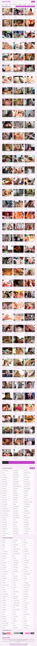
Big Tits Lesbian (15, 528)
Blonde (30, 108)
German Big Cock (5, 513)
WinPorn (15, 28)
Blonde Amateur (18, 544)
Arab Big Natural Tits (6, 508)
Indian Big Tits (15, 508)
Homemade (17, 85)
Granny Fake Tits (16, 477)
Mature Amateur (7, 553)
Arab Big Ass (26, 519)
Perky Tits (4, 535)
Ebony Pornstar (18, 551)
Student (7, 379)
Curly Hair (30, 29)
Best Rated (15, 4)
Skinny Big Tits (5, 526)
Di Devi (19, 447)
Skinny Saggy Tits (16, 506)
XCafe (4, 28)
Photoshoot (7, 558)
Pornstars (24, 4)
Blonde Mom (18, 569)
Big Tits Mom (18, 540)
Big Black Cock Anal (27, 472)
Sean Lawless (5, 187)
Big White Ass (5, 479)
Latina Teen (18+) (7, 596)
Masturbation (31, 413)
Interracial (21, 29)
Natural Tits (31, 63)
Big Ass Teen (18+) (5, 470)
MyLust (15, 254)
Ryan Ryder (4, 176)
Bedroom (7, 589)
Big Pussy (14, 524)
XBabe (26, 152)
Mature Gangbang (29, 573)
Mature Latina (18, 578)
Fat (17, 300)
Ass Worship (29, 551)
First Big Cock (15, 479)
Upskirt (7, 580)
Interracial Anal (29, 589)
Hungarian (7, 564)
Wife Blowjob (7, 591)
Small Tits (25, 497)
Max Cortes (8, 210)
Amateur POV (7, 562)
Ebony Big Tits (26, 533)
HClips (15, 141)
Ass (10, 40)
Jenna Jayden (27, 266)
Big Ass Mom (4, 519)
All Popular (6, 4)
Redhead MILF (18, 571)
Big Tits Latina (26, 499)
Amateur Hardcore (18, 562)
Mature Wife (29, 571)
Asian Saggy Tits (16, 533)
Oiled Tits (25, 508)
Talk (5, 108)
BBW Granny (18, 598)
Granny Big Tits (15, 513)
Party (29, 618)
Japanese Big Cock (16, 517)
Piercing (29, 555)
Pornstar (15, 300)
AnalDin (4, 152)
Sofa (21, 176)
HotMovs (15, 412)
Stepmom (29, 542)
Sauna (18, 582)
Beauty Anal (7, 600)
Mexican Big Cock (27, 477)
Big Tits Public (15, 488)
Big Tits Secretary (16, 481)
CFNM (29, 558)
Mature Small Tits (27, 486)
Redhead (26, 176)
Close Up (30, 74)
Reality (4, 40)
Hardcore (18, 29)
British (31, 176)
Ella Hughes (4, 289)
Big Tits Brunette (26, 517)
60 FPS (29, 623)
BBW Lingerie (7, 578)
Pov (3, 300)
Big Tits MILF (4, 517)
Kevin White (19, 187)
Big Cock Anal (26, 490)
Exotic (6, 142)
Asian (5, 447)
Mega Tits (25, 515)
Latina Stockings (29, 553)
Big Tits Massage (27, 504)
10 (29, 462)
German (18, 40)
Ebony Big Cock (5, 490)
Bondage (10, 221)
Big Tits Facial (5, 486)
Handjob (29, 153)
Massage (9, 153)
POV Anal (7, 582)
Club (29, 616)
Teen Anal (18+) (18, 616)
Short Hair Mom (18, 560)
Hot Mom (18, 558)
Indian (17, 255)
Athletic (29, 569)
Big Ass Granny (5, 499)
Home (2, 4)
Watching (29, 605)
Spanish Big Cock (27, 506)
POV (29, 544)
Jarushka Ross (27, 323)
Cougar (26, 368)
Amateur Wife (29, 596)
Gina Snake (15, 187)
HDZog (4, 446)
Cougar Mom (18, 627)
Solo (22, 210)
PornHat (26, 28)
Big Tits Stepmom (16, 515)
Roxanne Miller (5, 255)
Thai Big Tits (4, 495)
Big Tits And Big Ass (27, 488)
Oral (33, 85)
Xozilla (4, 175)
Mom (26, 142)
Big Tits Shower (15, 497)
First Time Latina (7, 625)
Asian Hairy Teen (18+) (18, 549)
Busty (30, 142)
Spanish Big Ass (26, 524)
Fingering (7, 323)
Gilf (11, 176)
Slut (29, 580)
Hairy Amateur (18, 580)
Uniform (10, 379)
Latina (19, 357)
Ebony (26, 63)
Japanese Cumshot (18, 600)
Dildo (28, 187)
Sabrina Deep (5, 210)
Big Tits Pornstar (5, 528)
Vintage (32, 40)
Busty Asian (7, 618)
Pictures (33, 4)
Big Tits (33, 29)
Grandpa (7, 598)
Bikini (11, 29)
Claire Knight (27, 436)
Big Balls (14, 504)
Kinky (18, 607)
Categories (20, 4)
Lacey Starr (8, 176)
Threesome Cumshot (18, 553)
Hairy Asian (29, 609)
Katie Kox (26, 289)
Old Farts (18, 614)
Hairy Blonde (29, 582)
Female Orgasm (29, 625)
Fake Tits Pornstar (27, 513)
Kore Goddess (27, 255)
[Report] (34, 16)
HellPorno (26, 378)
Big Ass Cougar (15, 472)
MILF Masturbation (18, 605)
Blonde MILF (29, 591)
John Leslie (19, 289)
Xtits (15, 84)
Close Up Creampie (18, 609)
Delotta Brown (27, 210)
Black (28, 63)
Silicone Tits (4, 488)
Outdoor (8, 187)
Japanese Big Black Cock (17, 486)
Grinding (29, 564)
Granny (18, 542)
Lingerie (10, 255)
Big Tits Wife (15, 526)
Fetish (4, 153)
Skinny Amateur (18, 596)
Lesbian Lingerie (7, 551)
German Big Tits (5, 524)
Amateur (4, 29)
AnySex (26, 367)
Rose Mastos (15, 119)
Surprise (18, 618)
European (4, 63)
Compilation (21, 85)
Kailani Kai (4, 413)
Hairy (3, 221)
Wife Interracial (29, 562)
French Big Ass (26, 479)
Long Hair (15, 221)
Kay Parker (15, 289)
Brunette (15, 40)
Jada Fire (4, 119)
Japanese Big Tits (5, 533)
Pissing (7, 544)
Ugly (18, 555)
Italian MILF (7, 616)
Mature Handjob (29, 614)
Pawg (21, 368)
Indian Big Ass (26, 526)
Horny (7, 587)
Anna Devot (26, 74)
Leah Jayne (15, 153)
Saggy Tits (18, 176)
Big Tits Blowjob (5, 504)
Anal (3, 142)
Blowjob (15, 29)
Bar (18, 573)
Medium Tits (26, 495)
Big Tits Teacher (5, 481)
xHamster (15, 39)
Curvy (7, 29)
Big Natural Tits (29, 119)
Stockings (31, 266)
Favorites (29, 4)
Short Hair (26, 29)
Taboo (7, 614)
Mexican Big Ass (15, 470)
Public (6, 40)
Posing (28, 413)
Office (15, 63)
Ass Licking (21, 40)
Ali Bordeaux (16, 447)
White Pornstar (29, 560)
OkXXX (4, 73)
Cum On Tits (4, 497)
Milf (8, 29)
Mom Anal (18, 587)
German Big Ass (15, 495)
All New (10, 4)
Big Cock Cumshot (27, 481)
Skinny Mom (7, 555)
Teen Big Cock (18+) (27, 528)
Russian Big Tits (5, 477)
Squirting (18, 266)
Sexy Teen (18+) (7, 573)
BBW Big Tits (15, 499)
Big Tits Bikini (4, 506)
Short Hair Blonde (7, 571)
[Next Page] (33, 462)
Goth (18, 623)
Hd (20, 413)
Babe (7, 119)
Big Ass (8, 74)
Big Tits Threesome (5, 515)
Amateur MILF (18, 564)
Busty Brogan (31, 255)
